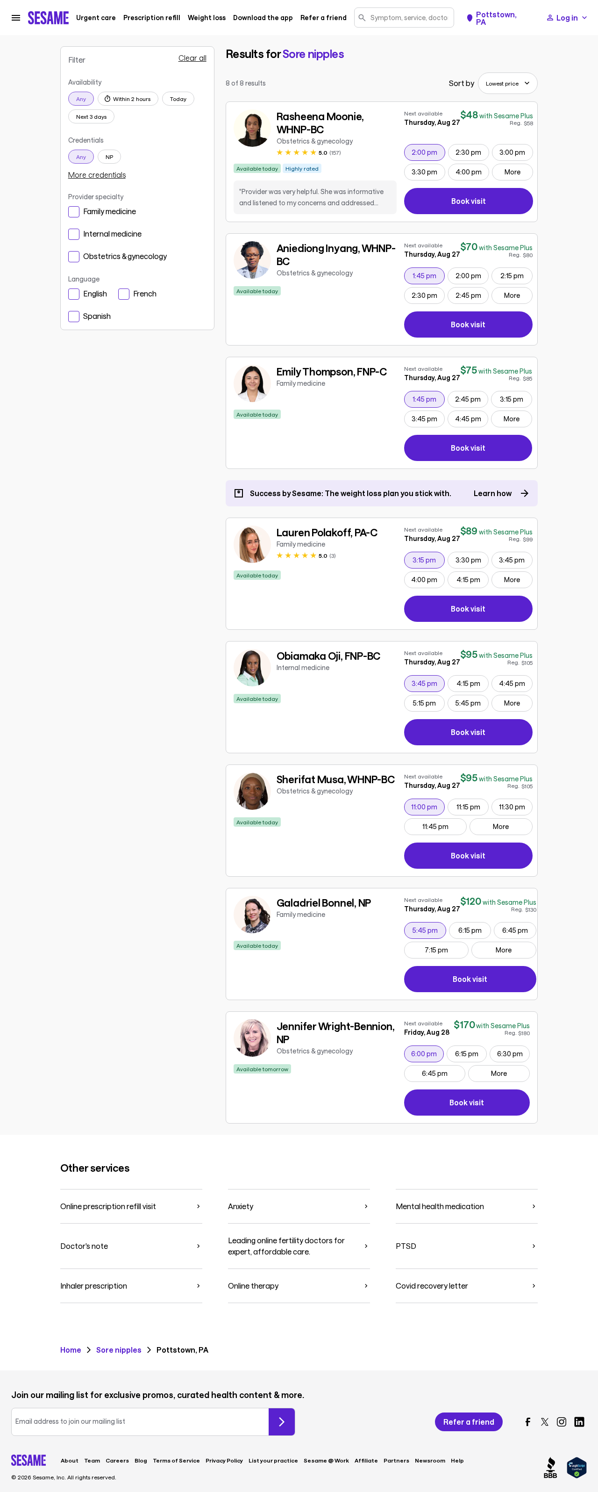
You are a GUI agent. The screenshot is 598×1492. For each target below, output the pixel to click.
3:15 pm (515, 399)
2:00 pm (428, 152)
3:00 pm (516, 152)
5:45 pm (472, 703)
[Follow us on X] (544, 1422)
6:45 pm (519, 930)
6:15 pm (474, 930)
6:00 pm (427, 1053)
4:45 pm (471, 418)
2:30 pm (472, 152)
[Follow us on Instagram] (561, 1422)
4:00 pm (472, 171)
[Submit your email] (282, 1421)
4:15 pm (472, 579)
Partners (396, 1460)
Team (92, 1460)
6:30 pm (513, 1053)
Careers (117, 1460)
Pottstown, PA (496, 18)
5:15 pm (429, 703)
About (69, 1460)
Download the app (263, 17)
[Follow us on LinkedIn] (579, 1422)
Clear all (192, 58)
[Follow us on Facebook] (527, 1422)
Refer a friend (323, 17)
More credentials (97, 175)
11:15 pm (472, 806)
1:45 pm (428, 275)
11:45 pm (444, 826)
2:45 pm (472, 295)
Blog (141, 1460)
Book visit (492, 202)
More (512, 172)
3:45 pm (428, 418)
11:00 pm (428, 806)
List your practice (273, 1460)
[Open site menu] (15, 17)
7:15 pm (446, 949)
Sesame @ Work (326, 1460)
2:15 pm (516, 275)
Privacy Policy (224, 1460)
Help (457, 1460)
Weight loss (207, 17)
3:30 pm (428, 171)
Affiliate (366, 1460)
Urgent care (96, 17)
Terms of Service (176, 1460)
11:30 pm (515, 806)
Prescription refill (151, 17)
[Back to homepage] (48, 17)
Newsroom (430, 1460)
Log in (567, 17)
